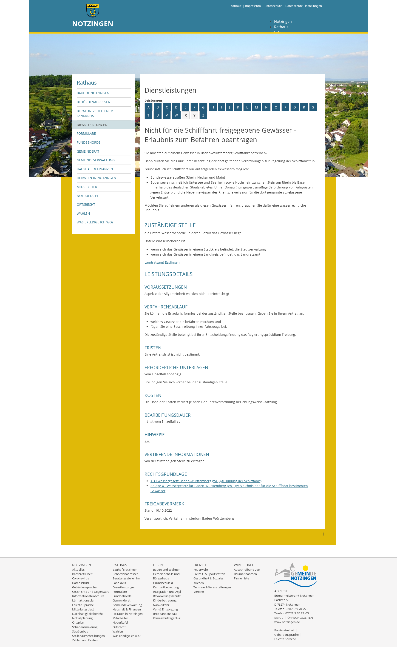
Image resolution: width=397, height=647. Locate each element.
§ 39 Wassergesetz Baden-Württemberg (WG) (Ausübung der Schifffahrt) (205, 481)
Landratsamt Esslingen (162, 262)
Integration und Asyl (167, 592)
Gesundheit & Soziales (208, 578)
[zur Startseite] (92, 11)
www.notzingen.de (287, 622)
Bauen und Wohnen (166, 569)
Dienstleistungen (92, 125)
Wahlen (83, 213)
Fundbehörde (88, 142)
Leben (158, 565)
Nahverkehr (161, 605)
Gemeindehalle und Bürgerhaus (166, 576)
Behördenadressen (94, 102)
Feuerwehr (200, 569)
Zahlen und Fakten (85, 640)
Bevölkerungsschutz (167, 596)
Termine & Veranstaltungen (212, 587)
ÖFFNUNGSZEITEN (300, 618)
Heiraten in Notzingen (96, 178)
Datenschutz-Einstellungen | (305, 6)
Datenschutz (273, 6)
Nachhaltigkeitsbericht (87, 614)
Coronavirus (80, 578)
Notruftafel (88, 196)
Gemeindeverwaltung (96, 160)
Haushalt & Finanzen (95, 169)
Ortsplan (78, 622)
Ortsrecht (86, 204)
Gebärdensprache (84, 587)
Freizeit (199, 565)
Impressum (253, 6)
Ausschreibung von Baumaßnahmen (247, 571)
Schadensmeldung (84, 627)
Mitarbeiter (87, 187)
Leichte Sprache (83, 605)
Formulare (86, 133)
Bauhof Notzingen (93, 93)
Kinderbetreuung (164, 600)
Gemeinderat (88, 151)
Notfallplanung (82, 618)
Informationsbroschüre (88, 596)
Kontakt (235, 6)
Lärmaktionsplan (83, 600)
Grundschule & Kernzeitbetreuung (166, 585)
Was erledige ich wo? (95, 222)
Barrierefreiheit (82, 574)
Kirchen (198, 583)
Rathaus (281, 26)
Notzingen (283, 21)
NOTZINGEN (92, 23)
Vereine (198, 592)
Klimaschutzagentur (166, 618)
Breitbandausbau (165, 614)
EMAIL (278, 618)
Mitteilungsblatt (83, 609)
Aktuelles (78, 569)
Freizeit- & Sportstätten (209, 574)
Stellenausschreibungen (88, 636)
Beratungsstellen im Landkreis (95, 113)
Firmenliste (241, 578)
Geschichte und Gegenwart (90, 592)
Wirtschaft (243, 565)
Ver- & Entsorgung (165, 609)
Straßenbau (80, 631)
